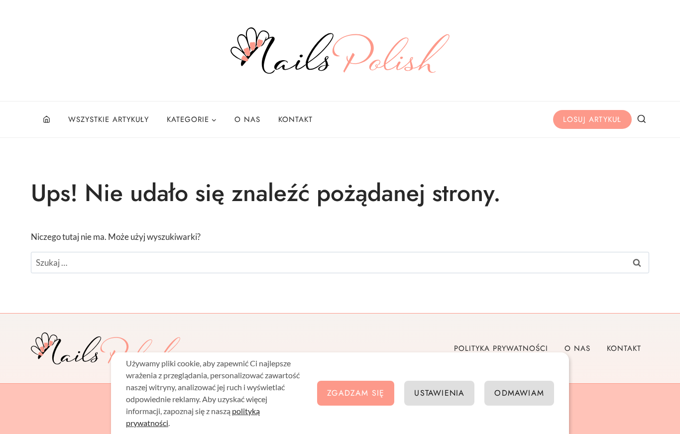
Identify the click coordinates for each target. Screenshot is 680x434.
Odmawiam (519, 393)
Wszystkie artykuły (108, 119)
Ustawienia (439, 393)
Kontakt (295, 119)
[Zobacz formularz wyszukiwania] (642, 119)
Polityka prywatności (501, 348)
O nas (247, 119)
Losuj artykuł (592, 119)
